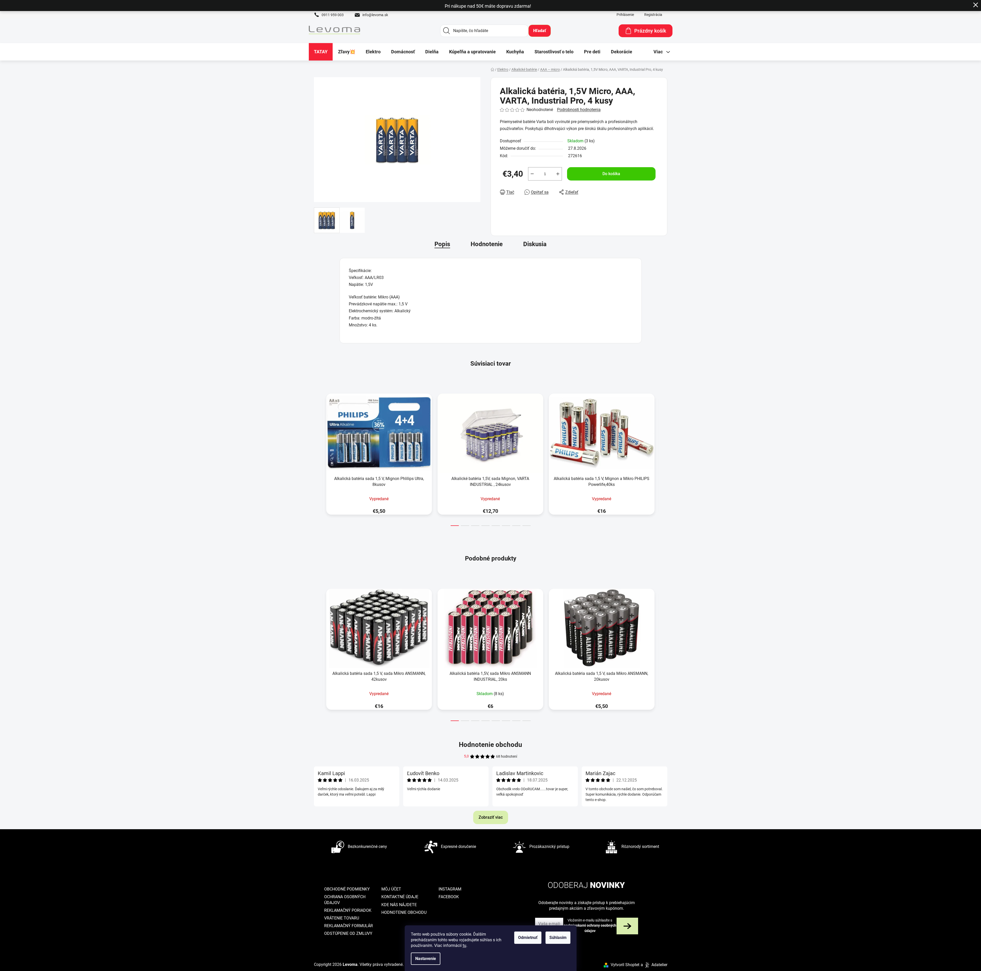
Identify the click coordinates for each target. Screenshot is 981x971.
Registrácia (653, 15)
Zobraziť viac (491, 817)
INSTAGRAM (450, 889)
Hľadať (539, 30)
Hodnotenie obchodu (490, 744)
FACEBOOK (449, 896)
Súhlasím (558, 937)
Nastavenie (425, 958)
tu (464, 945)
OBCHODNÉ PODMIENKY (347, 889)
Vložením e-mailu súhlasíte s (590, 925)
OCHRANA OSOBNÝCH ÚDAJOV (344, 899)
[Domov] (492, 69)
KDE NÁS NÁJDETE (399, 904)
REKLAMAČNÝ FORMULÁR (348, 925)
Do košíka (611, 173)
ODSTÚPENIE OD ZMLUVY (348, 933)
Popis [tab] (442, 244)
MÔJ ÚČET (391, 889)
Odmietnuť (528, 937)
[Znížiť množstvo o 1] (532, 173)
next (663, 458)
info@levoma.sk (375, 15)
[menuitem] (321, 52)
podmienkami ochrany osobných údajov (590, 928)
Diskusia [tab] (535, 244)
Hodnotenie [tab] (487, 244)
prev (318, 458)
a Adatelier (654, 964)
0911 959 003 (333, 15)
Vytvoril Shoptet (625, 964)
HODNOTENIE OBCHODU (404, 912)
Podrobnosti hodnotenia (579, 109)
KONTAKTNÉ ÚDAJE (399, 896)
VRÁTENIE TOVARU (341, 918)
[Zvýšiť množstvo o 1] (558, 173)
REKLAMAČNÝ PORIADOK (347, 910)
